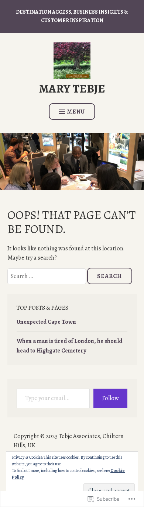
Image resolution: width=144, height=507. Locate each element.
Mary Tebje (72, 88)
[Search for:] (47, 276)
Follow (110, 398)
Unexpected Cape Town (46, 322)
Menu (76, 112)
